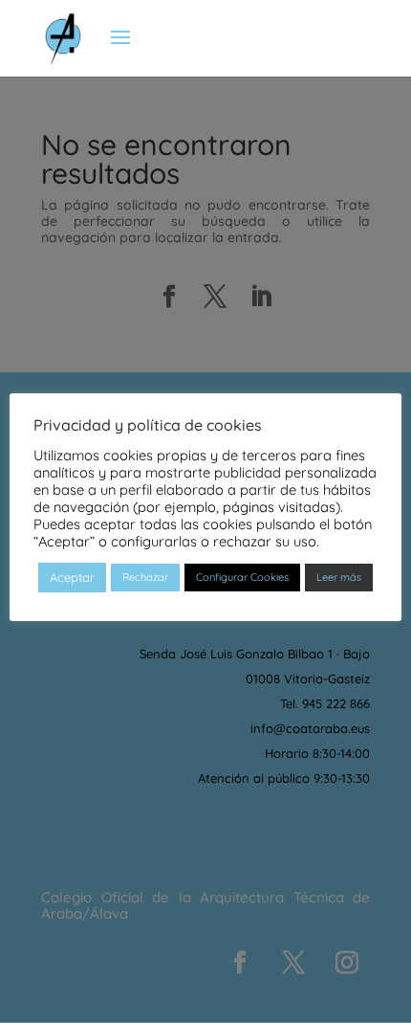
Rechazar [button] (145, 577)
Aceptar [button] (72, 577)
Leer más (338, 577)
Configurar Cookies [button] (242, 577)
